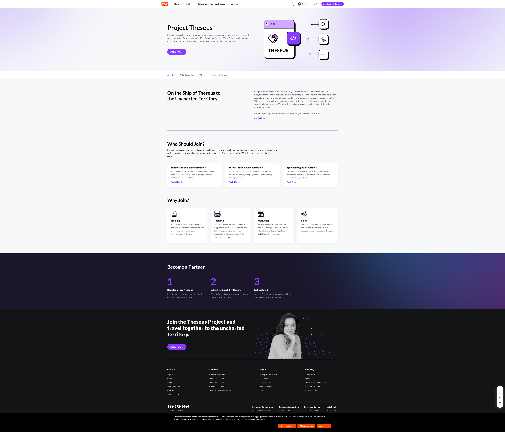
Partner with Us (311, 390)
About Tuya (310, 374)
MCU (169, 378)
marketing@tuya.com (261, 410)
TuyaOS (170, 374)
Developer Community (268, 374)
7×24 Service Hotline (175, 410)
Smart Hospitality (216, 378)
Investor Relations (312, 386)
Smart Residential (216, 382)
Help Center (264, 378)
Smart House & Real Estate (220, 390)
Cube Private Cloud (217, 374)
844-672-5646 (178, 406)
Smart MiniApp (173, 386)
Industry (262, 390)
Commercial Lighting (217, 386)
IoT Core (170, 390)
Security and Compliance (315, 382)
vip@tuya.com (284, 410)
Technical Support (266, 386)
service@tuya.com (311, 410)
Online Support (265, 382)
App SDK (171, 382)
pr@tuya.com (330, 410)
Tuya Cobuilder (173, 394)
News (307, 378)
